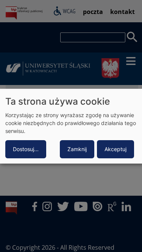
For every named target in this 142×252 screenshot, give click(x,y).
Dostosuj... (26, 149)
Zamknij (77, 149)
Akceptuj (115, 149)
